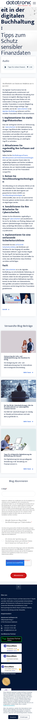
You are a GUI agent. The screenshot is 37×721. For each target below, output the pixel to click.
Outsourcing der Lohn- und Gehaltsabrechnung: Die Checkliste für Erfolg (17, 358)
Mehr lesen (27, 372)
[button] (5, 67)
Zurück (4, 309)
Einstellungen (24, 717)
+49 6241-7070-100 (10, 625)
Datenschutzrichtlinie (9, 705)
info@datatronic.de (10, 630)
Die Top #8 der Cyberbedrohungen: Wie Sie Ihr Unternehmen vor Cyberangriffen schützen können (18, 407)
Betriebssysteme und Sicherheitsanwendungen (17, 157)
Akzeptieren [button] (13, 717)
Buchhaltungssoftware (20, 155)
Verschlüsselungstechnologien (12, 195)
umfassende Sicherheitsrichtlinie (12, 245)
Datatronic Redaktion (22, 83)
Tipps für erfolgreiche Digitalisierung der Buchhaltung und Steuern (18, 455)
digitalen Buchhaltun (9, 111)
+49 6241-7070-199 (10, 628)
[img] (27, 67)
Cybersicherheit (22, 109)
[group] (18, 67)
